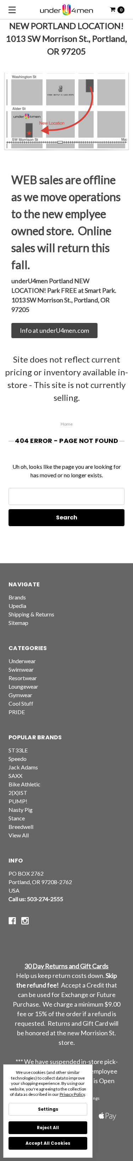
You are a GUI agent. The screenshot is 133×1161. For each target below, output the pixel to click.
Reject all (48, 1128)
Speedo (18, 758)
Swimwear (21, 669)
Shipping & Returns (31, 614)
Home (67, 424)
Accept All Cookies (48, 1143)
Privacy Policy (72, 1094)
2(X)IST (18, 792)
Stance (17, 818)
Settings (48, 1109)
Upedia (17, 605)
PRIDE (17, 711)
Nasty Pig (21, 809)
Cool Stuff (21, 703)
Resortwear (23, 678)
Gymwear (20, 695)
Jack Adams (23, 767)
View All (19, 835)
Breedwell (21, 826)
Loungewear (23, 686)
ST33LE (18, 750)
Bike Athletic (24, 784)
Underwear (22, 661)
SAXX (15, 775)
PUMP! (18, 801)
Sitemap (18, 622)
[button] (54, 330)
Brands (17, 597)
